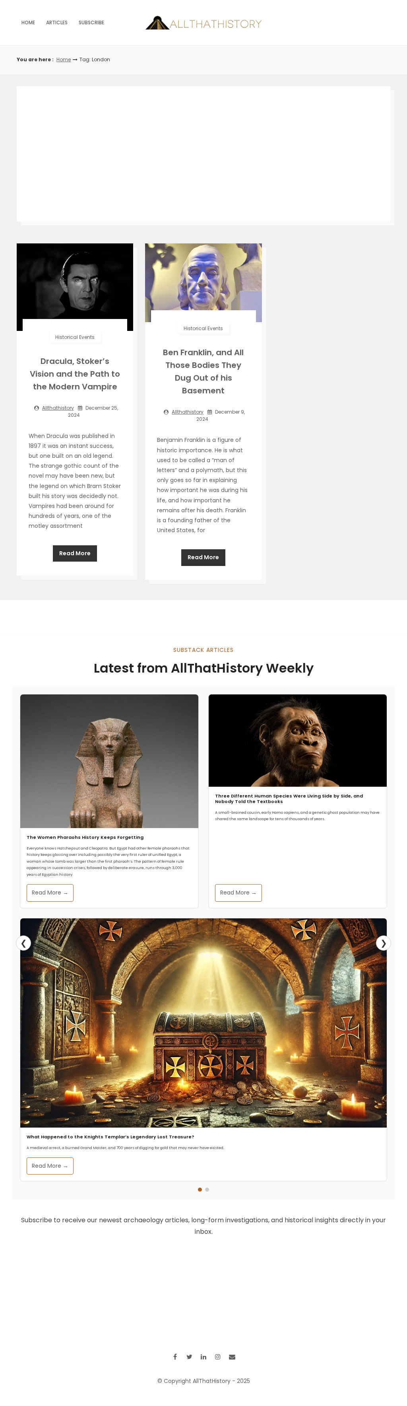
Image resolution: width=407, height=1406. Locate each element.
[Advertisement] (203, 154)
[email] (232, 1356)
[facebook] (175, 1356)
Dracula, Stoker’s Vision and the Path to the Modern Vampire (75, 374)
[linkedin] (203, 1356)
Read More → (50, 892)
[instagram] (218, 1356)
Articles (57, 22)
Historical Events (75, 337)
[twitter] (189, 1356)
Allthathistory (58, 407)
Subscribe (91, 22)
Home (28, 22)
